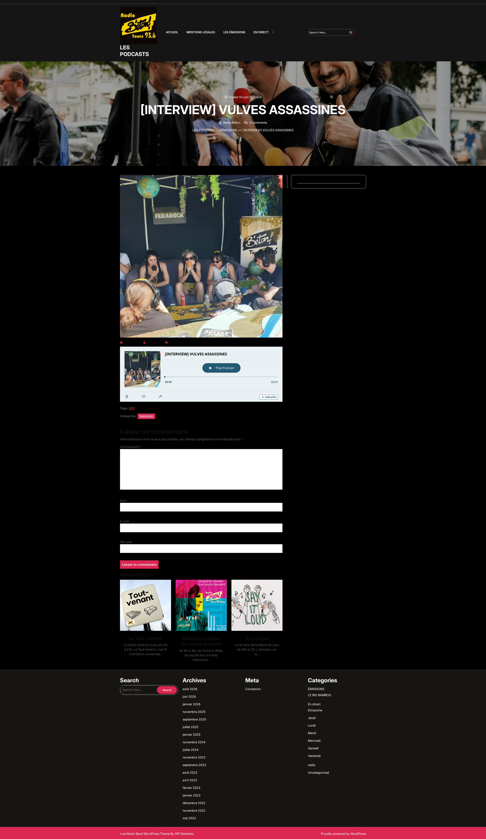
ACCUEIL (172, 32)
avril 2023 (190, 780)
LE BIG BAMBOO (319, 695)
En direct (314, 704)
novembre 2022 (194, 810)
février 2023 (191, 788)
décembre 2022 (194, 803)
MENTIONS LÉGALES (200, 32)
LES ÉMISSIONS (234, 32)
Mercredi (314, 741)
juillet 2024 (190, 750)
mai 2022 (189, 818)
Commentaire (130, 447)
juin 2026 (189, 696)
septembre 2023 (194, 765)
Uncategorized (318, 772)
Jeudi (312, 718)
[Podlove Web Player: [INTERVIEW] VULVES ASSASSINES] (201, 374)
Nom (123, 500)
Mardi (312, 733)
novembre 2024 (194, 742)
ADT (132, 408)
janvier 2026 (191, 704)
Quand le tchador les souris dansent (201, 641)
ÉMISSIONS (229, 130)
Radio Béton (155, 341)
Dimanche (315, 710)
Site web (126, 542)
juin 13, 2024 (133, 341)
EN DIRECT (261, 32)
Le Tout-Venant (146, 638)
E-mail (124, 521)
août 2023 (190, 772)
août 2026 (190, 689)
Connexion (253, 689)
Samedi (313, 748)
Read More (143, 605)
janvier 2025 (191, 734)
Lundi (312, 725)
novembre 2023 (194, 757)
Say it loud (256, 638)
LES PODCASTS (134, 50)
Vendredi (314, 756)
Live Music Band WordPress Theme (145, 834)
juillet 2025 (190, 727)
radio (311, 765)
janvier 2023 (191, 795)
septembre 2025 (194, 719)
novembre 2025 (194, 712)
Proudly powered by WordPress (343, 834)
